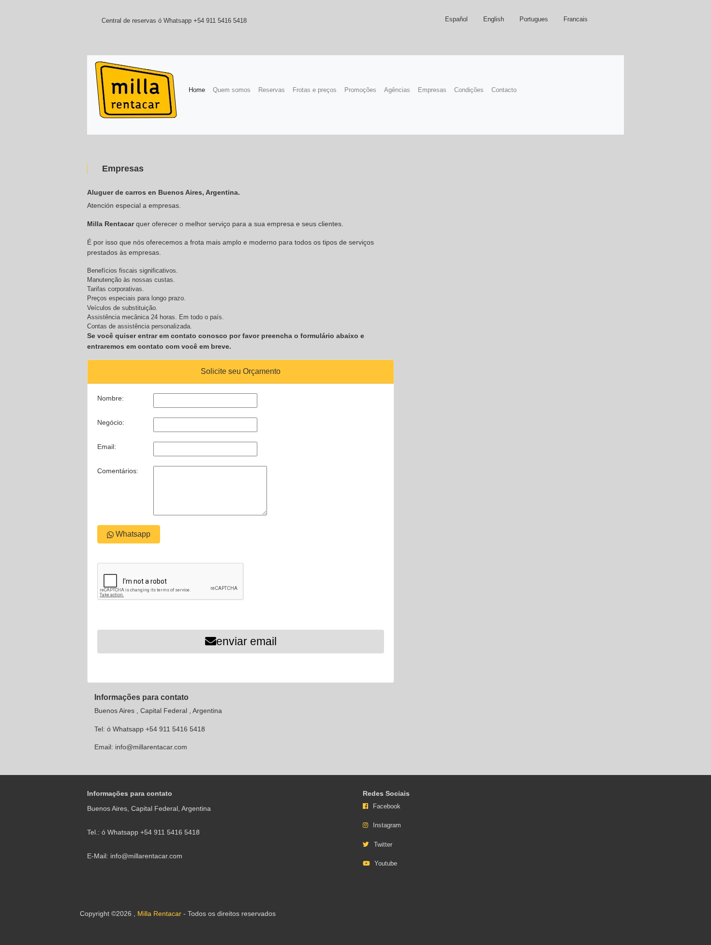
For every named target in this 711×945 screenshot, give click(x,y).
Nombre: (110, 398)
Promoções (360, 89)
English (493, 19)
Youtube (385, 863)
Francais (575, 19)
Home (199, 89)
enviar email (246, 641)
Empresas (432, 89)
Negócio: (110, 422)
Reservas (271, 89)
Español (456, 19)
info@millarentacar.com (151, 747)
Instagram (387, 825)
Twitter (383, 844)
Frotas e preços (315, 89)
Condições (469, 89)
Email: (106, 446)
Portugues (533, 19)
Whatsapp (132, 534)
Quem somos (232, 89)
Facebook (386, 806)
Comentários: (117, 471)
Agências (397, 89)
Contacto (504, 89)
